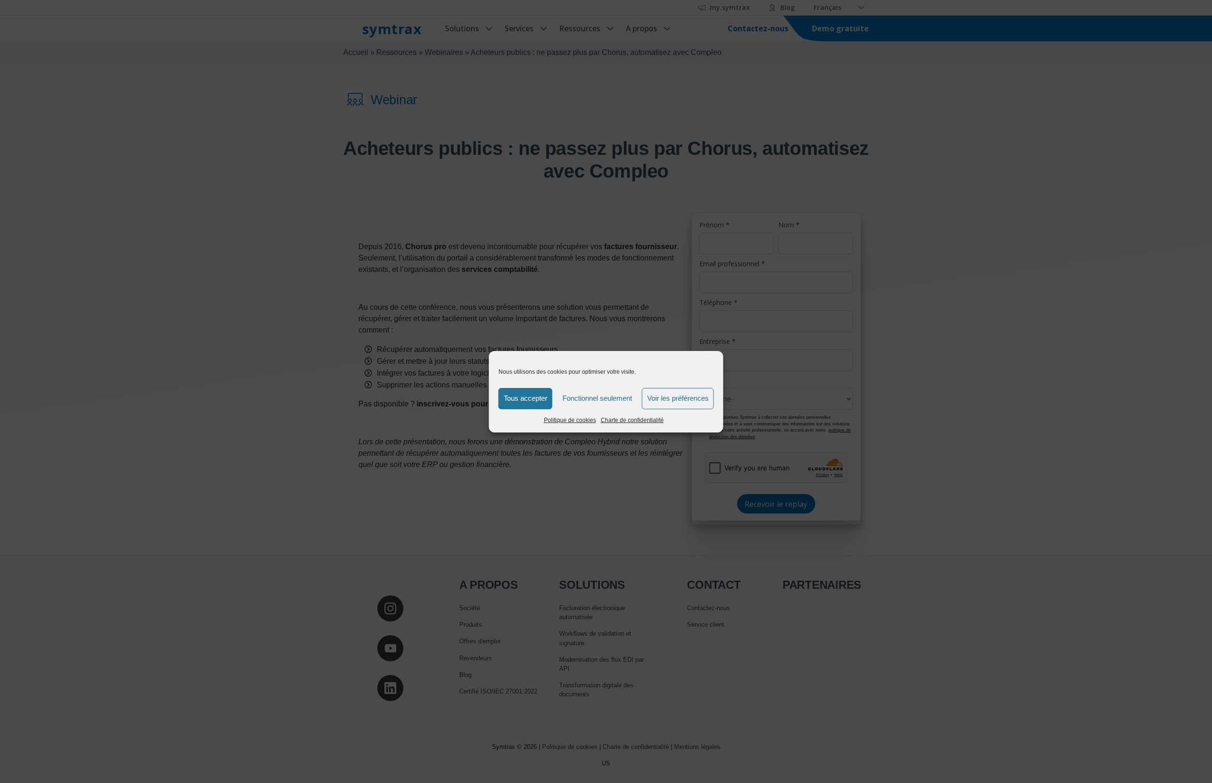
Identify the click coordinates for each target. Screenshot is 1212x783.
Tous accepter (525, 398)
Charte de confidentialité (632, 420)
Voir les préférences (678, 398)
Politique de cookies (570, 420)
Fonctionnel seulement (597, 398)
